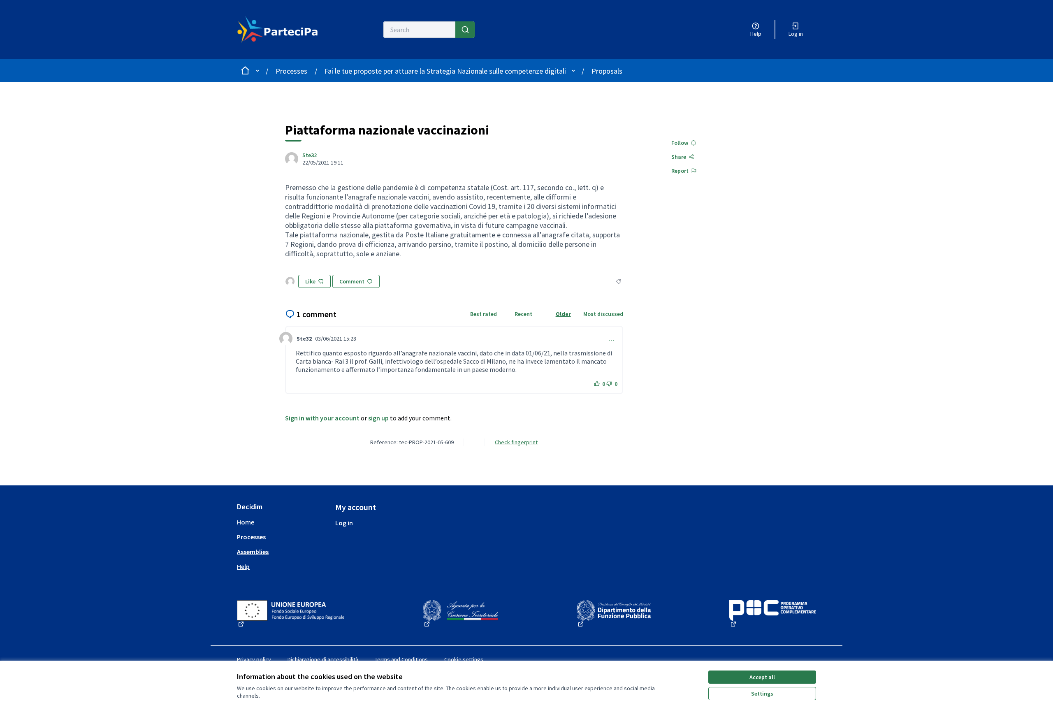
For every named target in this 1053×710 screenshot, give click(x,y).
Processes (291, 71)
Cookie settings (463, 659)
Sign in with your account (322, 418)
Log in (344, 523)
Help (243, 566)
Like (310, 281)
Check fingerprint (516, 442)
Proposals (606, 71)
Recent (523, 314)
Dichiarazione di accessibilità (323, 659)
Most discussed (603, 314)
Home (245, 522)
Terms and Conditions (401, 659)
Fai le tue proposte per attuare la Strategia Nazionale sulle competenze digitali (445, 71)
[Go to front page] (282, 29)
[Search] (465, 29)
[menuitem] (283, 522)
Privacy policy (254, 659)
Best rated (483, 314)
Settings (762, 693)
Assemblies (253, 552)
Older (563, 314)
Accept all (762, 677)
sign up (378, 418)
